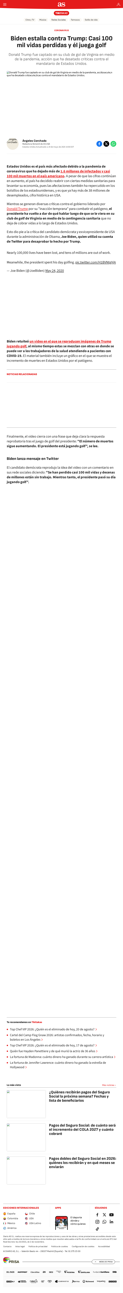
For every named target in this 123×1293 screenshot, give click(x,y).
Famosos (75, 19)
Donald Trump (17, 208)
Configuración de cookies (83, 1246)
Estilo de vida (91, 19)
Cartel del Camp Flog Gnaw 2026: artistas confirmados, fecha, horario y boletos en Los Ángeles (57, 1037)
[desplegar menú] (5, 4)
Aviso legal (20, 1246)
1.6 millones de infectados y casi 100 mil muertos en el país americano (58, 174)
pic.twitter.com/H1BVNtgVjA (95, 262)
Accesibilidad (104, 1246)
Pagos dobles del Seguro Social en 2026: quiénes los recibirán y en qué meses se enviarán (82, 1162)
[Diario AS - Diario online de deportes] (61, 4)
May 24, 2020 (54, 270)
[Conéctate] (118, 4)
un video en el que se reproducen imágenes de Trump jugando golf (59, 344)
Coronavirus (61, 30)
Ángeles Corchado (34, 141)
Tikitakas (37, 1022)
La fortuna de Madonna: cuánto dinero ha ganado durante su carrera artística (61, 1057)
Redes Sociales (58, 19)
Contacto (7, 1246)
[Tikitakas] (61, 13)
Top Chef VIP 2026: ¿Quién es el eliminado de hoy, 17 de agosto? (52, 1045)
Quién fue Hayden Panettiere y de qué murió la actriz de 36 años (52, 1051)
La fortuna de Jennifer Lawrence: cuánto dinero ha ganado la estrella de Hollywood (58, 1065)
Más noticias (108, 1085)
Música (42, 19)
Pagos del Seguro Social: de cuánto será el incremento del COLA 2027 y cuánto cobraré (82, 1129)
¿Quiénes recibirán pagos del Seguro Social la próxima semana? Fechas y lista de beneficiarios (79, 1096)
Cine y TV (29, 19)
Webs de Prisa (106, 1262)
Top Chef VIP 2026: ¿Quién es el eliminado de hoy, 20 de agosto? (52, 1029)
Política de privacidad (38, 1246)
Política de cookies (59, 1246)
